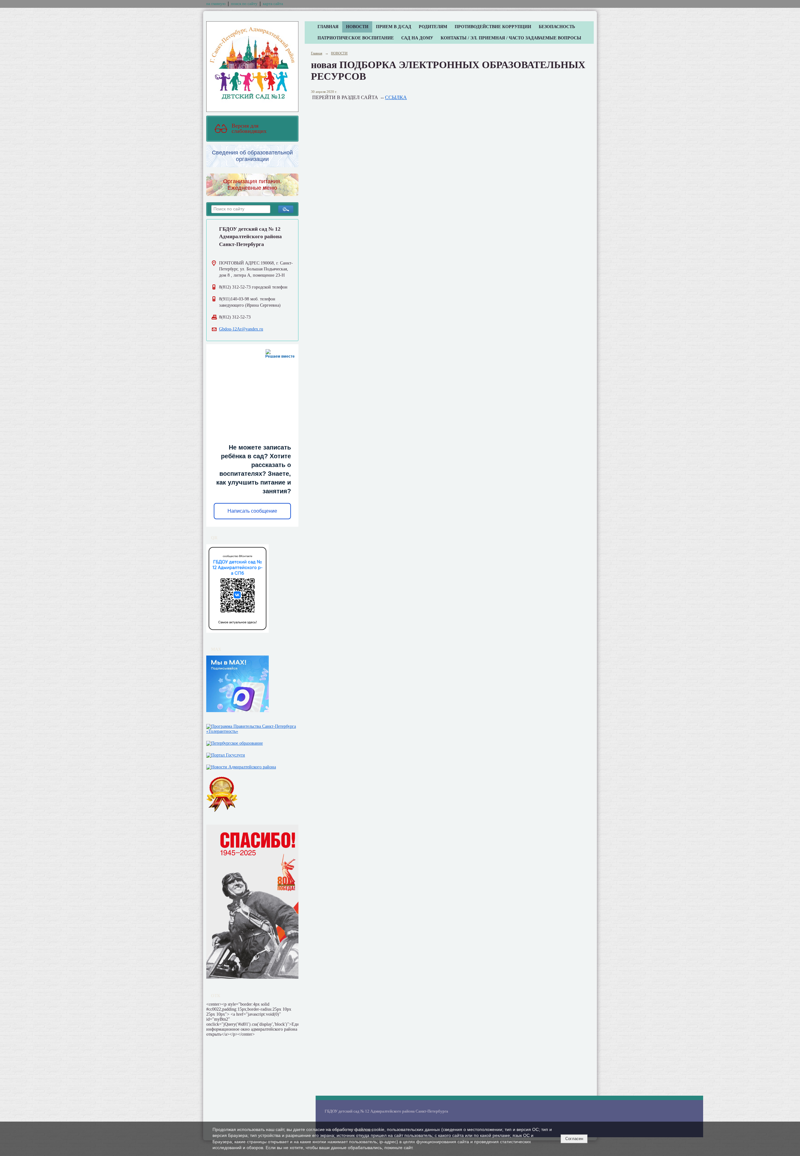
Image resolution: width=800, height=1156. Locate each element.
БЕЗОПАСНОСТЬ (557, 26)
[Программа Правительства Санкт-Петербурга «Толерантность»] (252, 727)
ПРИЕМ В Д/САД (393, 26)
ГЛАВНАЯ (328, 26)
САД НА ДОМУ (417, 38)
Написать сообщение (252, 511)
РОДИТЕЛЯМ (433, 26)
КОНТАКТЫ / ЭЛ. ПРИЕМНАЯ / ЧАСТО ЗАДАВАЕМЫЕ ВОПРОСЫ (511, 38)
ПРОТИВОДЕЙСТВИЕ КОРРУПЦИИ (493, 26)
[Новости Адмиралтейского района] (241, 765)
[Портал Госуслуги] (225, 753)
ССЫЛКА (396, 97)
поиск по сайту (244, 4)
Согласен (574, 1138)
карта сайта (273, 4)
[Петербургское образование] (234, 742)
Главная (316, 53)
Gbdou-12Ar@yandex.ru (241, 329)
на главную (216, 4)
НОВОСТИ (357, 26)
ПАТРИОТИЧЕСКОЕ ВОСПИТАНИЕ (356, 38)
